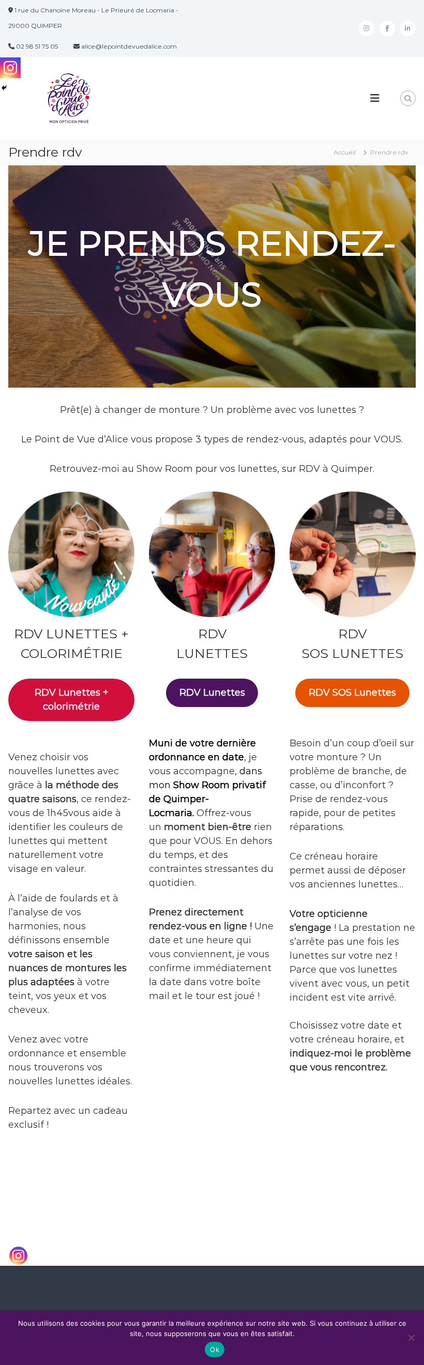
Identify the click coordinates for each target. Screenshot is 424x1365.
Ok (214, 1349)
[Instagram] (18, 1256)
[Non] (411, 1337)
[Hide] (4, 88)
